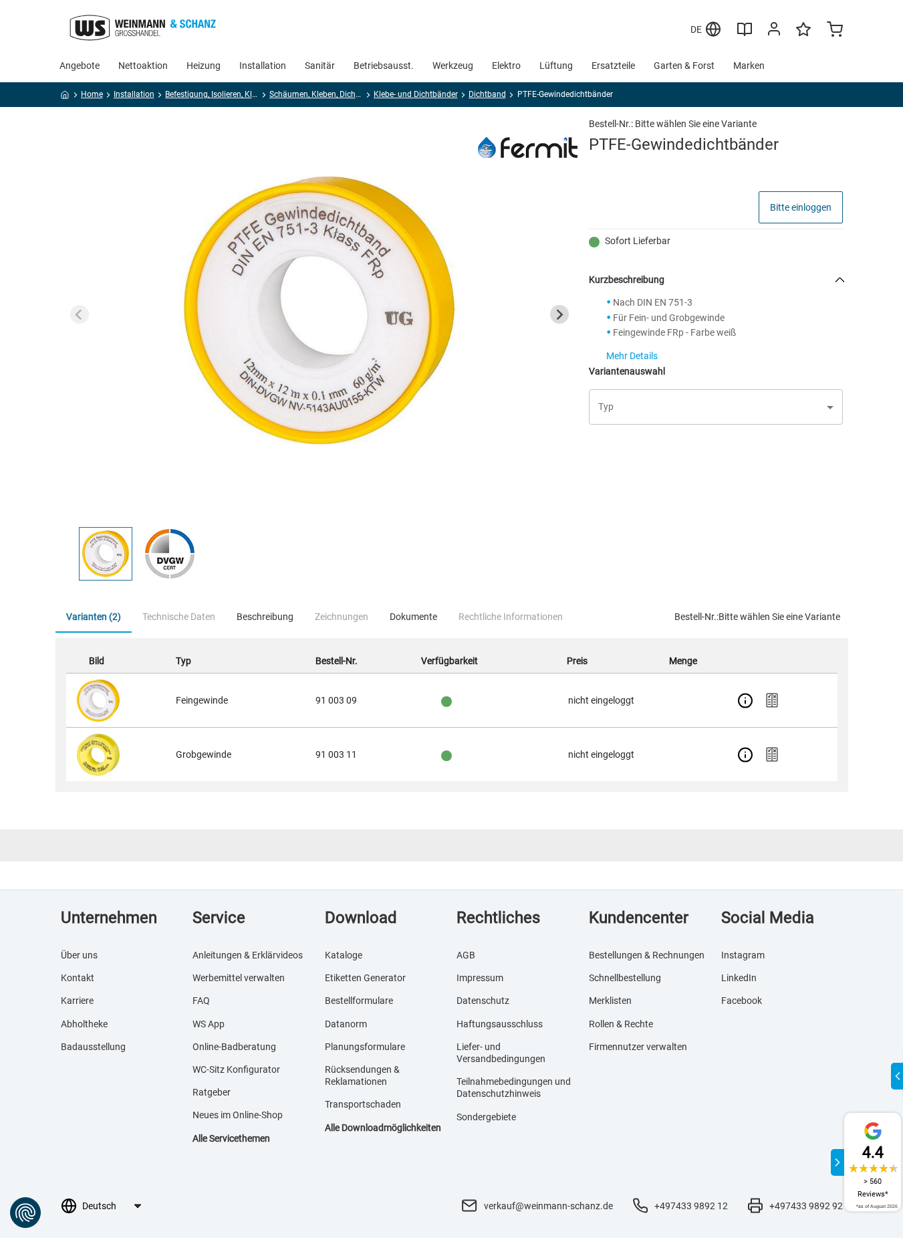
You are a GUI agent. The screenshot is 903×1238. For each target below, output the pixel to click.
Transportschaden (363, 1104)
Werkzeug (452, 65)
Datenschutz (483, 1000)
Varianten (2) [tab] (93, 616)
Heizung (203, 65)
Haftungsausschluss (500, 1024)
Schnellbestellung (625, 977)
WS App (208, 1024)
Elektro (506, 65)
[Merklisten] (803, 35)
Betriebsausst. (384, 65)
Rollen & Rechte (621, 1024)
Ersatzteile (613, 65)
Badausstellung (93, 1046)
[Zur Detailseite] (745, 700)
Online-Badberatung (234, 1046)
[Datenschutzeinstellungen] (25, 1212)
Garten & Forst (684, 65)
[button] (105, 554)
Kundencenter (638, 917)
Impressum (480, 977)
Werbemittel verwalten (238, 977)
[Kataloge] (744, 34)
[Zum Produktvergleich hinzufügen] (772, 700)
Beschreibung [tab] (265, 616)
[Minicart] (835, 30)
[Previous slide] (79, 314)
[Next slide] (559, 314)
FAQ (201, 1000)
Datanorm (346, 1024)
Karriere (77, 1000)
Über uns (79, 955)
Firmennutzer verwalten (638, 1046)
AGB (466, 955)
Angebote (79, 65)
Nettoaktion (143, 65)
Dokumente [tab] (413, 616)
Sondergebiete (486, 1117)
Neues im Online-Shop (237, 1115)
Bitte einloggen (800, 207)
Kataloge (343, 955)
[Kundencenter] (774, 31)
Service (218, 917)
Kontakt (77, 977)
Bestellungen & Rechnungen (646, 955)
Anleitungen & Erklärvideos (247, 955)
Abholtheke (84, 1024)
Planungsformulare (365, 1046)
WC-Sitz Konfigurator (236, 1069)
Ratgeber (211, 1092)
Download (361, 917)
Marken (749, 65)
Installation (262, 65)
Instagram (743, 955)
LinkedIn (739, 977)
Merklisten (610, 1000)
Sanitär (320, 65)
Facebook (741, 1000)
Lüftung (556, 65)
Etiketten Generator (365, 977)
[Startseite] (65, 97)
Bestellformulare (359, 1000)
